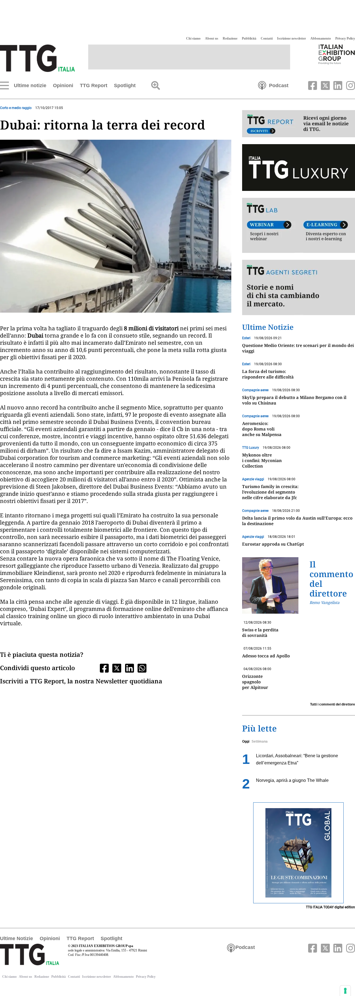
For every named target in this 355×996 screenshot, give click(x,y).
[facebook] (312, 85)
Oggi (245, 741)
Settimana (260, 741)
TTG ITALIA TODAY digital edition (330, 907)
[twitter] (324, 85)
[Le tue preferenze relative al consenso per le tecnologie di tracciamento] (345, 990)
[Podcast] (262, 85)
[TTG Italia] (37, 58)
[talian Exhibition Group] (336, 54)
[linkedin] (337, 85)
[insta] (349, 85)
